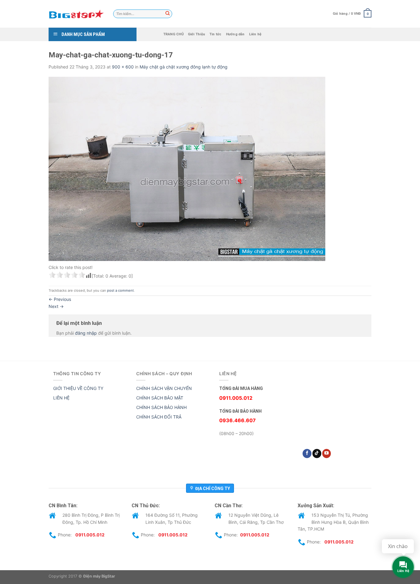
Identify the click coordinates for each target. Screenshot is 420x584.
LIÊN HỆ (61, 397)
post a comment (120, 290)
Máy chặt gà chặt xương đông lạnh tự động (184, 66)
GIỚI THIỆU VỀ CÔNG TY (78, 388)
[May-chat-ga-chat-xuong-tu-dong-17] (187, 168)
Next (56, 306)
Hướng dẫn (235, 34)
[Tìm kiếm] (167, 13)
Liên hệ (255, 34)
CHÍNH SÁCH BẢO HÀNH (161, 407)
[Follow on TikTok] (316, 453)
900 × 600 (123, 66)
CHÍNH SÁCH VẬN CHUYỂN (164, 388)
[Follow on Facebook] (307, 453)
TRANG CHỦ (173, 34)
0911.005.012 (90, 534)
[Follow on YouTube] (326, 453)
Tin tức (215, 34)
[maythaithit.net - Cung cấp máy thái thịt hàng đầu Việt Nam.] (76, 14)
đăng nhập (86, 333)
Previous (60, 299)
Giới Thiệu (196, 34)
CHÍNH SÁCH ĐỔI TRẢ (158, 416)
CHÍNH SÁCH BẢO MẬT (159, 397)
